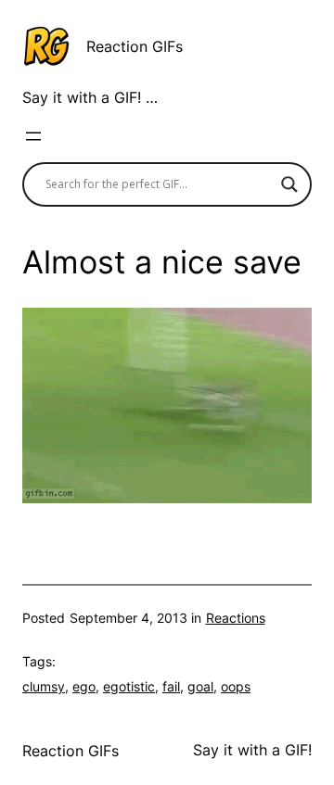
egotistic (129, 686)
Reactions (235, 618)
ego (84, 686)
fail (171, 686)
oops (235, 686)
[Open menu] (33, 136)
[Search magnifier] (289, 184)
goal (200, 686)
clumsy (43, 686)
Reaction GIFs (134, 46)
